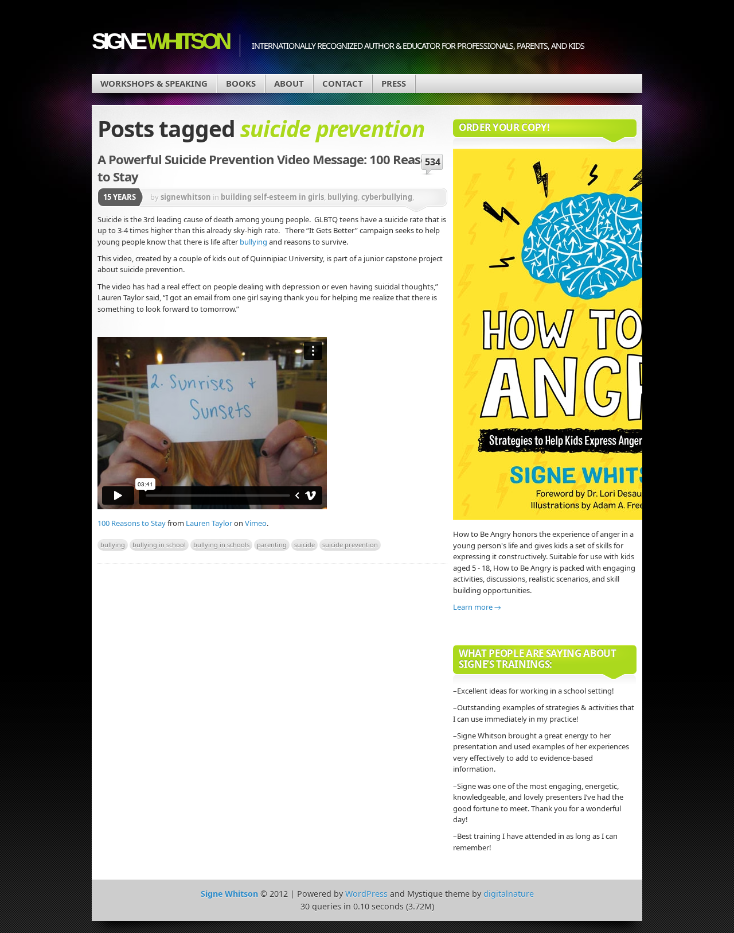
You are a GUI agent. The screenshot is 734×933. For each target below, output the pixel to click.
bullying (342, 197)
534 (432, 162)
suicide (304, 544)
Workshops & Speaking (154, 83)
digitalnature (508, 893)
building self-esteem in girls (272, 197)
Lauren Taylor (209, 523)
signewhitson (186, 197)
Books (241, 83)
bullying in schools (221, 544)
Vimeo (256, 523)
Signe (160, 41)
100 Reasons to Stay (131, 523)
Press (393, 83)
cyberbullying (386, 197)
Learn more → (477, 607)
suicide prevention (350, 544)
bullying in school (159, 544)
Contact (342, 83)
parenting (272, 544)
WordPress (366, 893)
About (289, 83)
